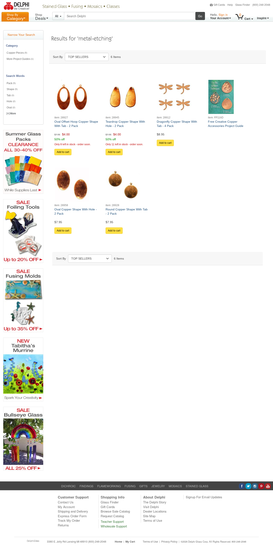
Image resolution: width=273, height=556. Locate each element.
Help (230, 4)
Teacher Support (112, 521)
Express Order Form (72, 516)
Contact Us (66, 502)
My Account (66, 506)
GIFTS (143, 486)
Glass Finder (242, 4)
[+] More (11, 113)
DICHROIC (68, 486)
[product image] (72, 96)
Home (118, 541)
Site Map (149, 516)
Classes (113, 6)
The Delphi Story (154, 502)
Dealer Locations (155, 511)
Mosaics (94, 6)
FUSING (130, 486)
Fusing (77, 6)
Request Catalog (112, 516)
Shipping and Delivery (73, 511)
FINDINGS (86, 486)
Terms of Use (152, 520)
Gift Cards (219, 4)
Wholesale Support (114, 526)
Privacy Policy (169, 541)
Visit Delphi (151, 506)
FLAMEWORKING (109, 486)
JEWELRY (158, 486)
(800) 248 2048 (261, 4)
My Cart (130, 541)
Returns (63, 525)
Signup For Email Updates (204, 497)
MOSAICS (175, 486)
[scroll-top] (266, 544)
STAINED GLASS (197, 486)
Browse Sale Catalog (115, 511)
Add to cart (63, 152)
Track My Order (69, 520)
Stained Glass (54, 6)
